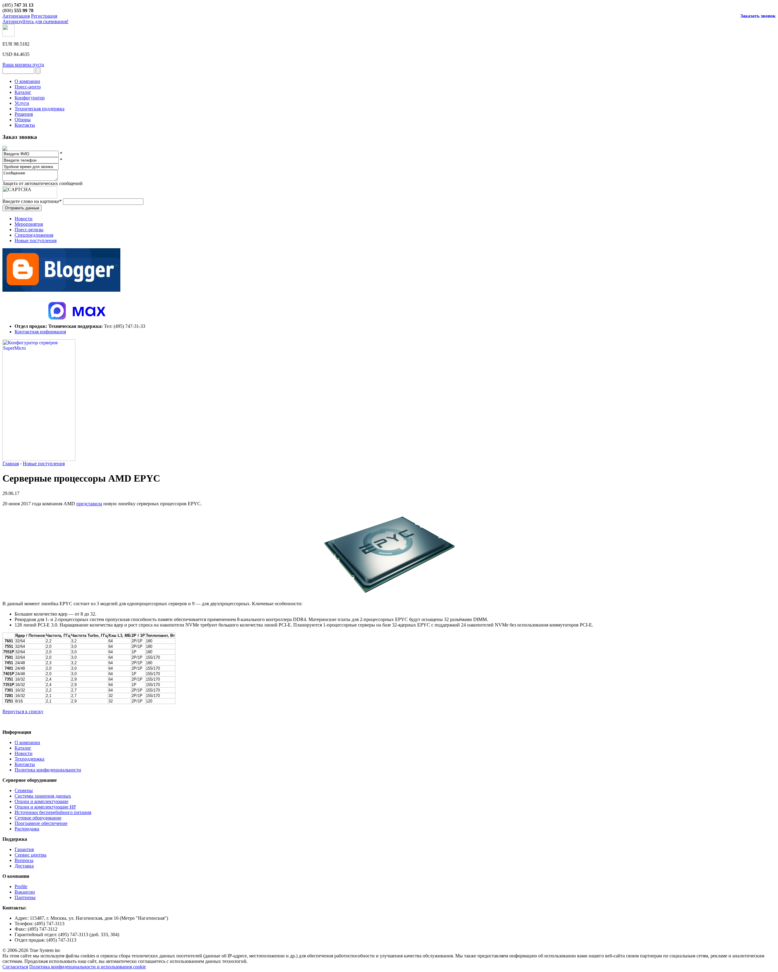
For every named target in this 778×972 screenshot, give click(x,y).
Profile (21, 886)
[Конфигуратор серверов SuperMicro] (38, 459)
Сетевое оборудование (38, 817)
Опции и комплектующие (41, 801)
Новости (24, 218)
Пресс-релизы (29, 229)
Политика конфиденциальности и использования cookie (87, 966)
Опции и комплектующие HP (45, 806)
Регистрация (44, 16)
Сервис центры (30, 854)
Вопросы (24, 860)
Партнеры (25, 897)
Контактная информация (40, 331)
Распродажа (27, 828)
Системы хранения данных (43, 796)
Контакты (25, 764)
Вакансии (25, 892)
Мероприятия (29, 224)
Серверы (24, 790)
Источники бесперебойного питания (53, 812)
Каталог (23, 747)
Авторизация (16, 16)
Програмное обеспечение (41, 823)
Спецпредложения (34, 235)
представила (89, 503)
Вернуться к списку (22, 711)
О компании (27, 742)
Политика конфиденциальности (48, 769)
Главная (10, 463)
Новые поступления (36, 240)
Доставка (24, 865)
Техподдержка (29, 758)
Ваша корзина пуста (23, 64)
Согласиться (15, 966)
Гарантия (24, 849)
